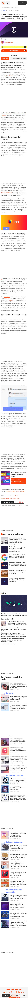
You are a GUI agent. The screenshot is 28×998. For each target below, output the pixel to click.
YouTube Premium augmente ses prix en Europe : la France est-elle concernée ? (18, 698)
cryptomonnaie (23, 365)
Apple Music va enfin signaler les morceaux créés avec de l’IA (18, 750)
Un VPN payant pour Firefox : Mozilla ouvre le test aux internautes (17, 580)
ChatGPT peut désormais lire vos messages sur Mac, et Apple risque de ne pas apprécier (18, 768)
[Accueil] (3, 3)
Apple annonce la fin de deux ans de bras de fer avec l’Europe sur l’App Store (18, 915)
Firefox (20, 505)
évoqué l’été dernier (8, 114)
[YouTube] (4, 992)
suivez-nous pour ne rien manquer (15, 491)
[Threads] (24, 992)
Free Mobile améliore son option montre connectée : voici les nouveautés (17, 741)
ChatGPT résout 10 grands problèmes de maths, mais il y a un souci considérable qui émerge (17, 623)
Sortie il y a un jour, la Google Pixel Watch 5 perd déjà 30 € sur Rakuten (18, 686)
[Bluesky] (21, 992)
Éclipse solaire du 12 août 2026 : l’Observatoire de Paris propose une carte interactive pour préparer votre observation (13, 635)
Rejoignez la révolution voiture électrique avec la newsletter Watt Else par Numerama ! (14, 614)
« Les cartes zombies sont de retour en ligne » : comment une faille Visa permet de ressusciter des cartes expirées (18, 856)
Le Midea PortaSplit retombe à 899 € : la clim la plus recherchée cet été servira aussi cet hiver (18, 707)
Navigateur (16, 10)
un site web (8, 154)
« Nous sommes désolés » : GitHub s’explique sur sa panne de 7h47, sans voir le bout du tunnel (18, 780)
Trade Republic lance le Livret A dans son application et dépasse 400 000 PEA (18, 847)
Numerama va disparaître (8, 644)
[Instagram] (12, 992)
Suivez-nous (5, 58)
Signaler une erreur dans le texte (10, 498)
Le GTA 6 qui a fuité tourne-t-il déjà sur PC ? (18, 788)
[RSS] (19, 992)
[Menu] (8, 3)
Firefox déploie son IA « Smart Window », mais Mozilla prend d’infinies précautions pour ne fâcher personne (18, 906)
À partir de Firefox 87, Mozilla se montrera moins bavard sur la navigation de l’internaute (18, 564)
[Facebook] (14, 992)
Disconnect (4, 280)
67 (6, 76)
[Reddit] (16, 992)
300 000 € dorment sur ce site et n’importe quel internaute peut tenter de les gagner (18, 883)
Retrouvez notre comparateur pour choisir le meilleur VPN (17, 481)
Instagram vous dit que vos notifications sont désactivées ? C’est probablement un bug (18, 835)
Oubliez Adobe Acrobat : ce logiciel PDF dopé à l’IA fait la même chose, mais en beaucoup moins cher (17, 540)
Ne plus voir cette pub (7, 530)
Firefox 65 (7, 297)
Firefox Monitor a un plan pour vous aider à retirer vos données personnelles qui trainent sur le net (18, 549)
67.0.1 (11, 76)
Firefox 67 (11, 300)
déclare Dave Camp (6, 192)
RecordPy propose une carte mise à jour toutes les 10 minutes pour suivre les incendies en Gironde (12, 640)
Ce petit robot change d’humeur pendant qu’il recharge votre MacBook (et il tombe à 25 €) (18, 924)
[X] (9, 992)
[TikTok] (7, 992)
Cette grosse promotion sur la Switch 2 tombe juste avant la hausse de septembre (18, 874)
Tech (4, 10)
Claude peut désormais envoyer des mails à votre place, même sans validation (18, 865)
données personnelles (8, 505)
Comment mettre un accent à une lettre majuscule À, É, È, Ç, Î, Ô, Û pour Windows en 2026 (14, 629)
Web (9, 10)
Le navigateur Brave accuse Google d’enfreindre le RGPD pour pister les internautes (17, 556)
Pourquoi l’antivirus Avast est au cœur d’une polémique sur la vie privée (17, 572)
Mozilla (6, 228)
